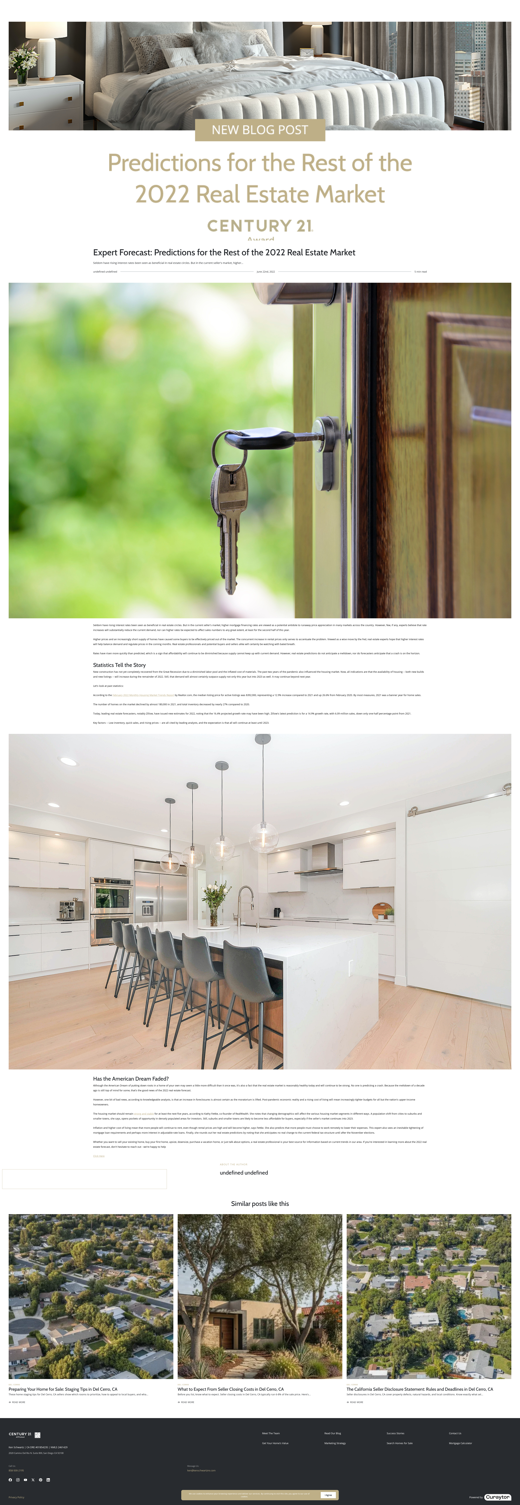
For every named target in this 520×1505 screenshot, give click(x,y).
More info (253, 1496)
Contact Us (455, 1433)
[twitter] (33, 1480)
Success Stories (395, 1433)
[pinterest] (40, 1480)
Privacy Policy (16, 1497)
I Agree (328, 1495)
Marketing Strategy (335, 1443)
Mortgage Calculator (460, 1443)
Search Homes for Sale (400, 1443)
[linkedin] (48, 1480)
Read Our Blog (332, 1433)
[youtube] (25, 1480)
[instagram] (18, 1480)
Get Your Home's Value (275, 1443)
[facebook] (10, 1480)
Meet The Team (271, 1433)
